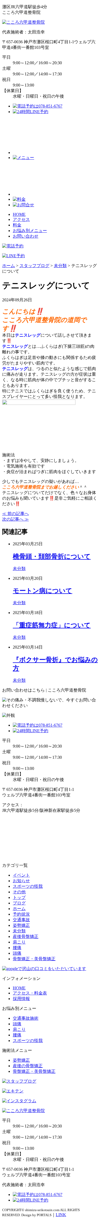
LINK (61, 1214)
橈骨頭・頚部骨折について (52, 556)
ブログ (19, 903)
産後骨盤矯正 (25, 936)
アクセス (21, 219)
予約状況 (21, 914)
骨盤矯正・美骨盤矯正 (34, 959)
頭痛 (17, 953)
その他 (19, 892)
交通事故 (21, 919)
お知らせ (21, 880)
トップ (19, 897)
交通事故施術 (25, 1018)
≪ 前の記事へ (15, 513)
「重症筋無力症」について (52, 625)
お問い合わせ (25, 236)
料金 (17, 225)
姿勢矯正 (21, 925)
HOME (19, 214)
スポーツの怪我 (28, 886)
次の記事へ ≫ (15, 519)
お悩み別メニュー (30, 230)
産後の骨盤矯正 (28, 1066)
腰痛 (17, 947)
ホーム (19, 908)
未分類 (19, 568)
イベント (21, 875)
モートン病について (42, 590)
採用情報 (21, 998)
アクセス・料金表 (30, 993)
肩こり (19, 942)
